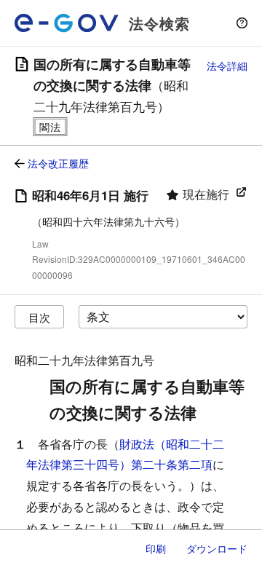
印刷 (156, 548)
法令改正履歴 (58, 163)
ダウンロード (216, 548)
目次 (39, 317)
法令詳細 (227, 65)
